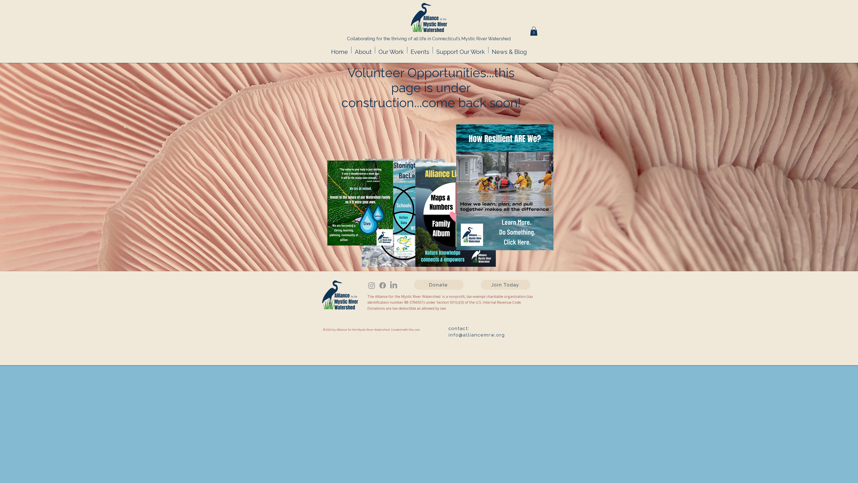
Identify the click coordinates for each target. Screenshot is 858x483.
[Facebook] (382, 285)
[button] (534, 31)
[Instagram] (371, 285)
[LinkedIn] (393, 285)
